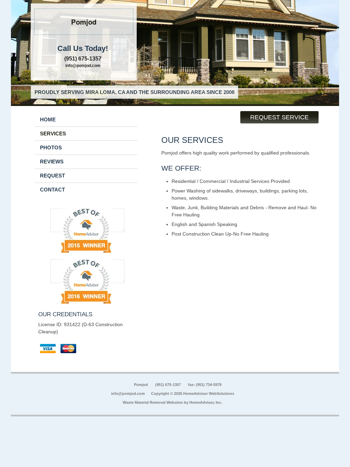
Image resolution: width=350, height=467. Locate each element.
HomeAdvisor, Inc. (205, 402)
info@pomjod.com (82, 65)
